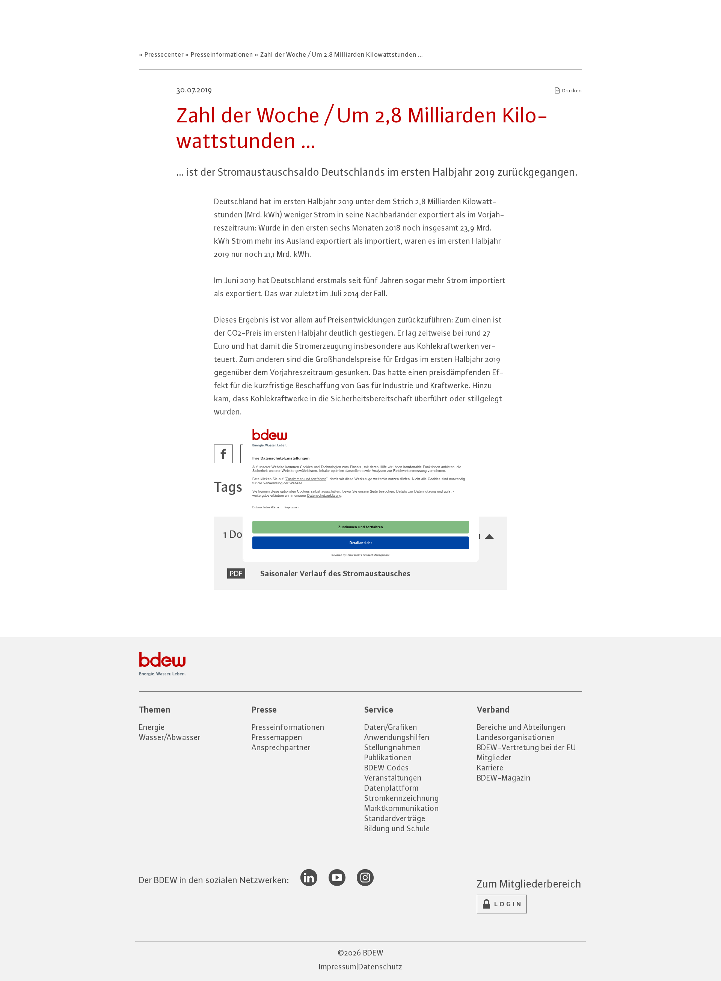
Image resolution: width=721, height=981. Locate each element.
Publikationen (388, 757)
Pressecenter (164, 54)
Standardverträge (394, 818)
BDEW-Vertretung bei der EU (526, 747)
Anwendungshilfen (397, 737)
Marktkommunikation (401, 808)
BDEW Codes (386, 767)
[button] (223, 454)
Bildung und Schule (397, 828)
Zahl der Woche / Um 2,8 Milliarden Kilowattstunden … (341, 54)
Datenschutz (380, 966)
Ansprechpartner (281, 747)
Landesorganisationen (516, 737)
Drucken (571, 90)
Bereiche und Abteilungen (521, 727)
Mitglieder (494, 757)
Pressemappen (277, 737)
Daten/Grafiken (390, 727)
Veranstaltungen (393, 777)
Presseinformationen (222, 54)
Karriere (490, 767)
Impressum (337, 966)
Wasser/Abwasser (170, 737)
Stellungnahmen (392, 747)
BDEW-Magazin (504, 777)
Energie (152, 727)
